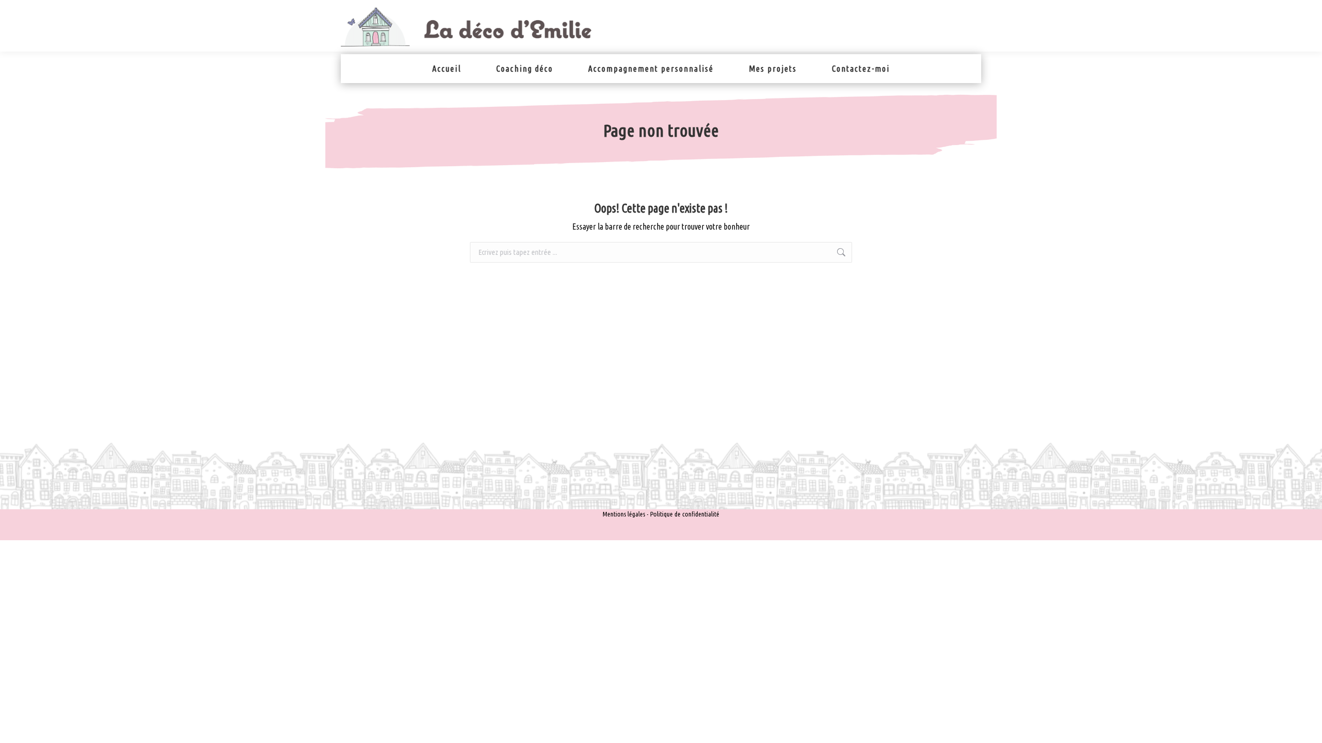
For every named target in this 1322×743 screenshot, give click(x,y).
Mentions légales (624, 514)
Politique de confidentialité (684, 514)
